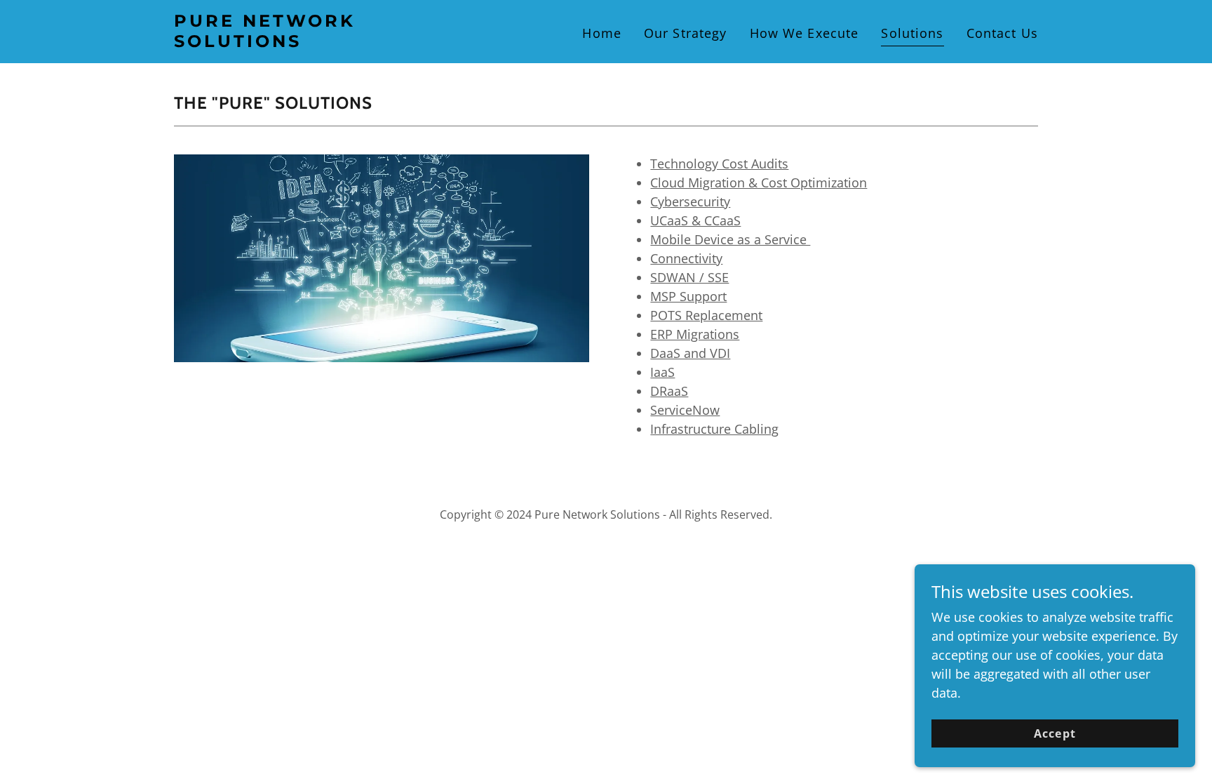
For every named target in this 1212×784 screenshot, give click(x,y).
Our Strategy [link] (685, 33)
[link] (325, 42)
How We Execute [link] (804, 33)
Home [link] (601, 33)
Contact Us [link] (1002, 33)
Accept (1054, 733)
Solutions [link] (912, 33)
